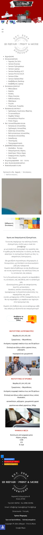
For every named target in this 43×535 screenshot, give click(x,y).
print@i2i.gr (21, 247)
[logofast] (21, 4)
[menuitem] (9, 56)
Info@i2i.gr (14, 507)
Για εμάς (26, 511)
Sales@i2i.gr (22, 507)
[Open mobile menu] (2, 29)
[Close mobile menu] (2, 31)
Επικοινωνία (16, 511)
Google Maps (20, 528)
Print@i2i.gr (31, 507)
